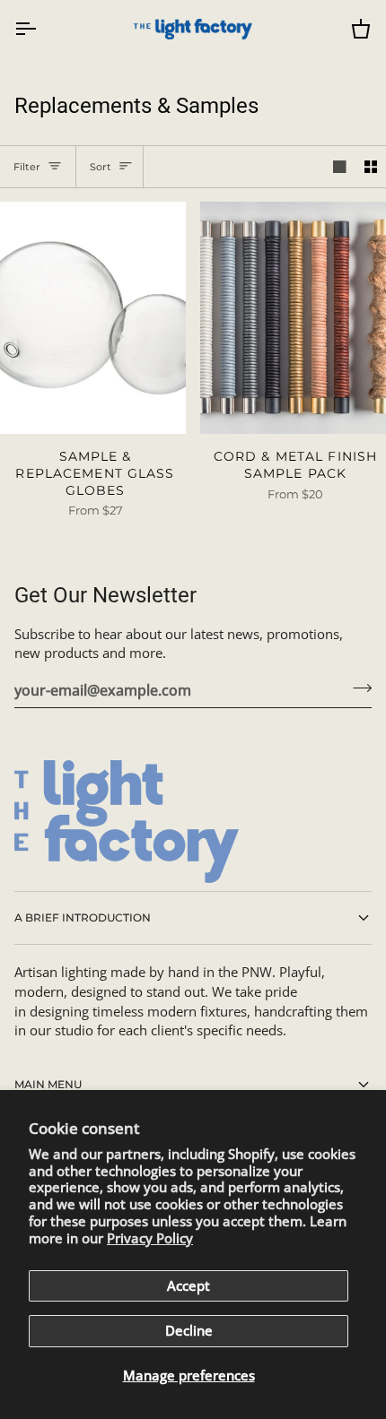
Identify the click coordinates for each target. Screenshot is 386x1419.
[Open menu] (41, 29)
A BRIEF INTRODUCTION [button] (82, 917)
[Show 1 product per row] (339, 166)
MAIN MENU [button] (48, 1084)
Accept (188, 1285)
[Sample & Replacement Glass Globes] (93, 318)
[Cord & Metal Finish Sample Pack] (293, 318)
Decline (189, 1330)
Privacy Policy (150, 1238)
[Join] (357, 687)
